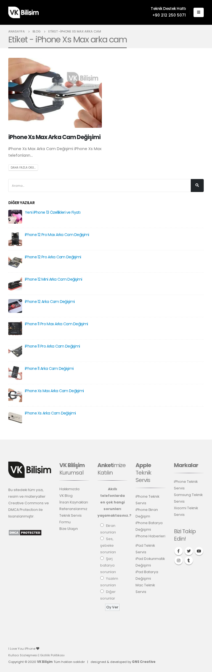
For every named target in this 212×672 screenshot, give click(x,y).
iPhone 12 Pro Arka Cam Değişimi (53, 257)
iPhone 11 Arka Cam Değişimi (49, 368)
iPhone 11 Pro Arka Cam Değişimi (52, 346)
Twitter (189, 551)
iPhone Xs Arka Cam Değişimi (50, 413)
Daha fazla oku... (23, 168)
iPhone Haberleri (150, 536)
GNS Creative (143, 662)
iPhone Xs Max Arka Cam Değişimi (54, 137)
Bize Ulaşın (68, 528)
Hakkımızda (69, 489)
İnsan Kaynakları (73, 502)
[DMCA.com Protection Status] (25, 532)
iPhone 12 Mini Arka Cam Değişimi (53, 279)
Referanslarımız (73, 508)
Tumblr (189, 560)
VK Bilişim (45, 662)
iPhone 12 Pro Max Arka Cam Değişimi (57, 234)
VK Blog (66, 495)
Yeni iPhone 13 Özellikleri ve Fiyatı (52, 212)
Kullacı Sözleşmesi (23, 655)
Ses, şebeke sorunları (108, 545)
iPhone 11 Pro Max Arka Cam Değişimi (56, 324)
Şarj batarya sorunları (108, 565)
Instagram (178, 560)
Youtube (199, 551)
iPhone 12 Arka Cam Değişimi (50, 301)
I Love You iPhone (22, 648)
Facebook (178, 551)
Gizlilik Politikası (52, 655)
